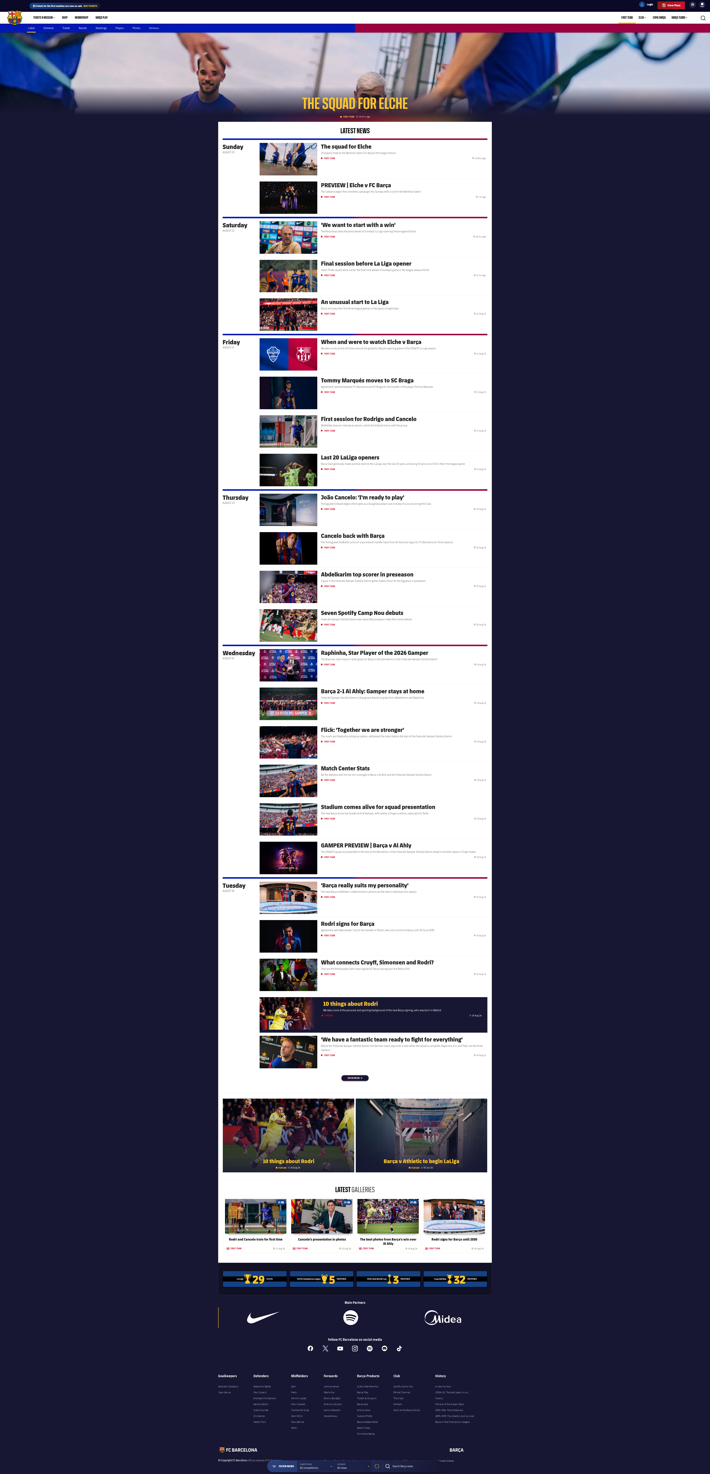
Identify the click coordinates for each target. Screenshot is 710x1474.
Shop (64, 17)
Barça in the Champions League (452, 1421)
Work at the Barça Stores (406, 1410)
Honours (154, 28)
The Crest (398, 1398)
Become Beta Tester (367, 1421)
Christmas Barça (366, 1433)
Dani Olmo (297, 1415)
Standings (101, 28)
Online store (363, 1410)
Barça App (362, 1404)
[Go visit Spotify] (351, 1317)
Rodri (294, 1427)
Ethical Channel (401, 1392)
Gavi (293, 1386)
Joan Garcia (224, 1392)
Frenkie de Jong (300, 1410)
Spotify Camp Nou (403, 1386)
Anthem (397, 1404)
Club (641, 17)
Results (83, 28)
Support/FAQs (364, 1415)
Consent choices (446, 1460)
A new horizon (443, 1386)
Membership (81, 17)
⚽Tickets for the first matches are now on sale (65, 5)
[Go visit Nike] (263, 1317)
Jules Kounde (260, 1410)
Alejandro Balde (262, 1386)
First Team (627, 17)
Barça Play (102, 17)
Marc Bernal (297, 1421)
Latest (31, 28)
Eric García (259, 1415)
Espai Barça (659, 17)
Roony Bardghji (332, 1398)
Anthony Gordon (333, 1404)
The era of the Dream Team (449, 1404)
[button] (315, 1466)
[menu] (702, 4)
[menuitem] (702, 4)
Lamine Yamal (331, 1386)
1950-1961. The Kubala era (449, 1410)
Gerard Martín (260, 1404)
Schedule (48, 28)
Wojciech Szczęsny (228, 1386)
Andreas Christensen (264, 1398)
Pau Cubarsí (260, 1392)
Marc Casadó (298, 1404)
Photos (136, 28)
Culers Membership (367, 1386)
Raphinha (329, 1392)
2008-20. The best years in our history (452, 1395)
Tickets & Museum (43, 17)
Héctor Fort (259, 1421)
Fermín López (298, 1398)
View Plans (673, 5)
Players (120, 28)
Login (647, 5)
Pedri (294, 1392)
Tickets (66, 28)
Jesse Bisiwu (330, 1415)
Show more (358, 1078)
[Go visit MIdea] (442, 1317)
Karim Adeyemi (332, 1410)
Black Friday (363, 1427)
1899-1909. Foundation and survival (454, 1415)
